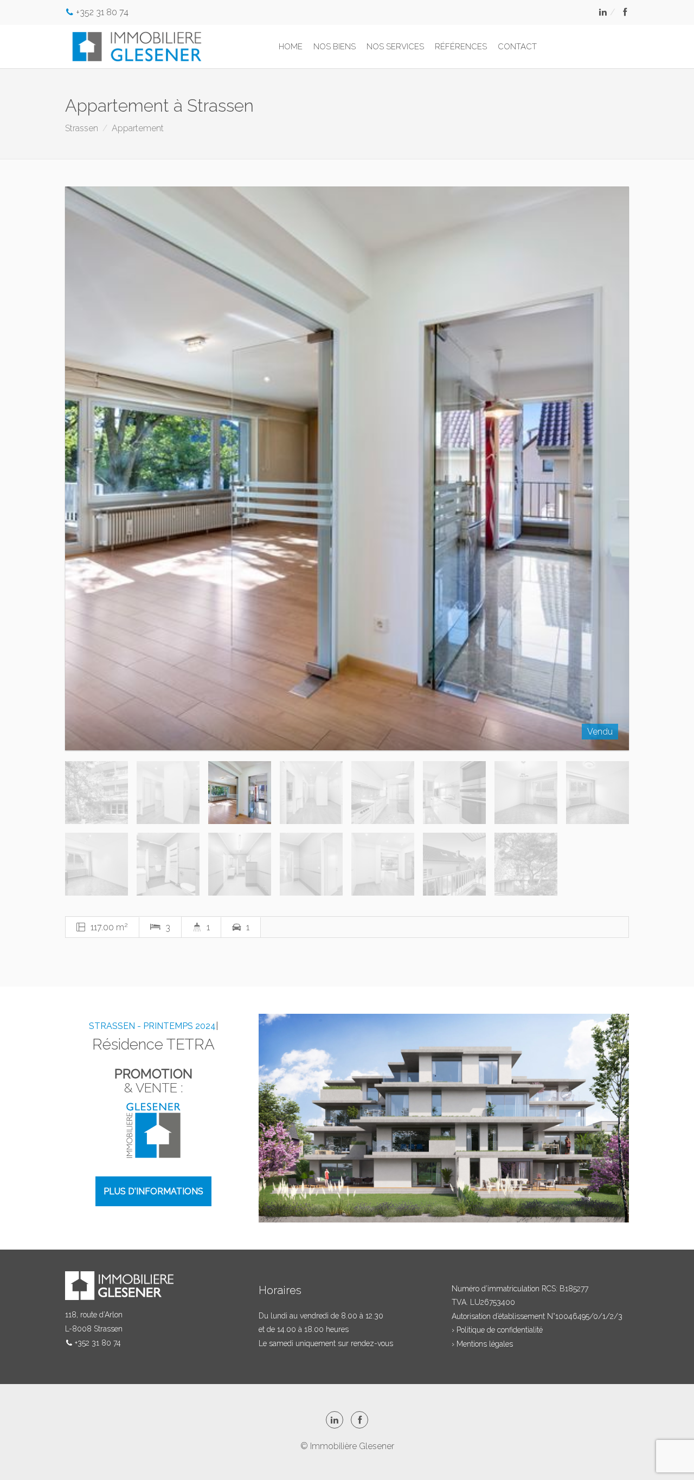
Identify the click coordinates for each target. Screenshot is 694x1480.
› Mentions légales (482, 1344)
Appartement (138, 128)
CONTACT (517, 47)
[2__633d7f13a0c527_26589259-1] (347, 468)
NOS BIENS (334, 47)
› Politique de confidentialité (497, 1329)
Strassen (81, 128)
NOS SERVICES (395, 47)
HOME (291, 47)
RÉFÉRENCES (461, 47)
